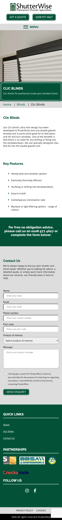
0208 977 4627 (44, 17)
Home (7, 104)
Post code (8, 324)
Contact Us (9, 438)
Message (8, 347)
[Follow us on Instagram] (27, 491)
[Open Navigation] (25, 26)
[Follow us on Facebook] (35, 491)
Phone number (10, 313)
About (6, 424)
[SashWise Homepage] (31, 10)
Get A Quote (18, 17)
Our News (8, 431)
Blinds (21, 104)
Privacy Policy (24, 510)
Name (6, 291)
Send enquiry (16, 392)
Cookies (41, 510)
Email (6, 302)
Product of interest (13, 335)
